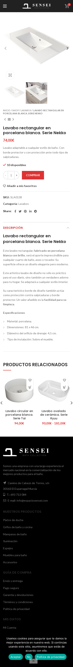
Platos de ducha (13, 520)
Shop (15, 110)
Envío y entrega (13, 581)
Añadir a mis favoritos (22, 186)
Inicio (7, 110)
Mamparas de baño (15, 534)
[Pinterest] (25, 211)
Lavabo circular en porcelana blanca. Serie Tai (19, 414)
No (29, 656)
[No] (33, 661)
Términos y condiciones (18, 602)
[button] (29, 387)
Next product (13, 119)
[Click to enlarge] (10, 75)
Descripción (13, 228)
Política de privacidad (16, 609)
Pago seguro (11, 588)
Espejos (8, 548)
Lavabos (26, 110)
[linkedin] (30, 211)
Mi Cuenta (9, 627)
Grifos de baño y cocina (17, 527)
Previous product (5, 119)
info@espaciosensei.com (32, 500)
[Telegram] (35, 211)
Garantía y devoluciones (18, 595)
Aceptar (16, 656)
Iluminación (10, 541)
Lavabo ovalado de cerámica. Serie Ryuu (54, 414)
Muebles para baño (15, 555)
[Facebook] (15, 211)
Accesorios (10, 562)
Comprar (33, 175)
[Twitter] (20, 211)
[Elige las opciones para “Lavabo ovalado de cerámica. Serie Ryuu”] (64, 387)
